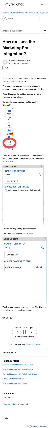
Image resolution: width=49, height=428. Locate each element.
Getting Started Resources (13, 378)
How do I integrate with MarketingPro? (18, 369)
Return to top (8, 352)
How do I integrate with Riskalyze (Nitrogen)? (21, 374)
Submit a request (34, 344)
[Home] (15, 4)
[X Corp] (7, 318)
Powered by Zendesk (38, 426)
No (31, 332)
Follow (7, 68)
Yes (18, 332)
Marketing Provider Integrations (36, 12)
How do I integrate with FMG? (15, 383)
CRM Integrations (16, 12)
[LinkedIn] (11, 318)
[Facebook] (4, 318)
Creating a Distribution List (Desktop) (18, 364)
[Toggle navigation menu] (42, 4)
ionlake (5, 12)
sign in (10, 404)
